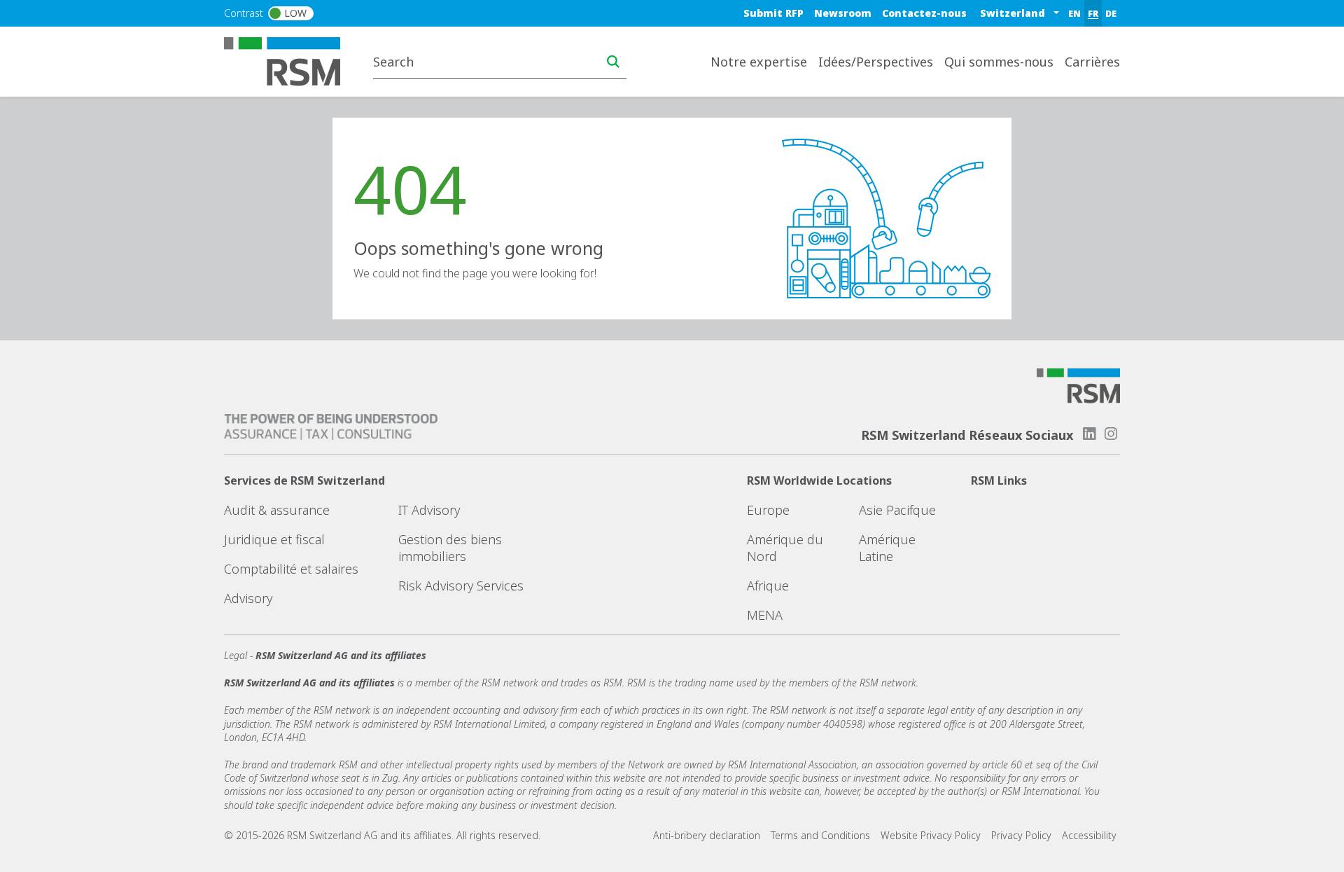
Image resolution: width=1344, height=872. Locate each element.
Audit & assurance (277, 509)
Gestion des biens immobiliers (450, 548)
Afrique (768, 585)
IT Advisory (429, 509)
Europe (768, 509)
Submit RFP (773, 13)
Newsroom (843, 13)
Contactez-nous (924, 13)
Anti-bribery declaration (706, 835)
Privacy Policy (1021, 835)
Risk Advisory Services (461, 585)
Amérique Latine (887, 548)
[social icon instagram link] (1111, 434)
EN (1074, 13)
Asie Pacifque (897, 509)
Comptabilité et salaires (291, 568)
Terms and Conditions (820, 835)
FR (1093, 13)
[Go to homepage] (291, 60)
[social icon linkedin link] (1089, 434)
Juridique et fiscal (274, 539)
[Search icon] (613, 61)
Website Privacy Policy (931, 835)
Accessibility (1089, 835)
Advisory (248, 598)
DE (1110, 13)
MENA (765, 615)
